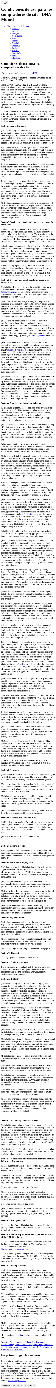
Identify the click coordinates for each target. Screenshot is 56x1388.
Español (15, 43)
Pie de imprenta (16, 1342)
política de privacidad (17, 1380)
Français (15, 33)
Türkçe (15, 48)
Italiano (15, 41)
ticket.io (18, 1335)
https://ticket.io (25, 514)
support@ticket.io (38, 335)
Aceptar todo (30, 1385)
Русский (16, 45)
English (15, 31)
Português (16, 53)
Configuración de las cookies (18, 1347)
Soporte (4, 1342)
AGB (35, 1347)
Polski (14, 38)
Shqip (14, 55)
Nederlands (17, 36)
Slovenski (16, 58)
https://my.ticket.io (9, 292)
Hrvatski (15, 50)
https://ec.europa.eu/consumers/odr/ (16, 1249)
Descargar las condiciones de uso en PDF (19, 73)
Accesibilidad (7, 1344)
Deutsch (15, 28)
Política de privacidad (34, 1342)
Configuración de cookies (12, 1385)
